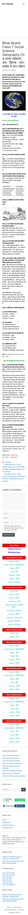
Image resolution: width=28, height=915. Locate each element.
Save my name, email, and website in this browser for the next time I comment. (13, 528)
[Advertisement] (14, 22)
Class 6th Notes (7, 882)
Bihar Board (6, 822)
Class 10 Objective (14, 582)
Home (4, 819)
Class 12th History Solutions (11, 773)
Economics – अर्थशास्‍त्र (14, 610)
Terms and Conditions (10, 909)
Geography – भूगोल (14, 601)
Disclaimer (21, 909)
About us (9, 907)
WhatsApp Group (14, 552)
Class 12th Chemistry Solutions (12, 763)
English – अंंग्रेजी (14, 578)
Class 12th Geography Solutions (12, 770)
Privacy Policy (17, 907)
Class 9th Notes (7, 877)
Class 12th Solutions (8, 873)
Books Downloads (8, 825)
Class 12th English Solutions (11, 755)
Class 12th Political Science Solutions (13, 776)
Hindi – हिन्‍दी (14, 571)
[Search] (23, 789)
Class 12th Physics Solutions (11, 760)
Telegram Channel (14, 549)
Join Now (20, 800)
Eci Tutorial (7, 4)
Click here (14, 455)
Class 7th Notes (7, 880)
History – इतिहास (14, 598)
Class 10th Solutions (8, 875)
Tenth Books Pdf (7, 827)
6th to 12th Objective (8, 884)
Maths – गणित (14, 568)
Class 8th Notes (7, 879)
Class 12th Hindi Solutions (10, 758)
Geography (7, 462)
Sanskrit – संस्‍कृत (14, 575)
